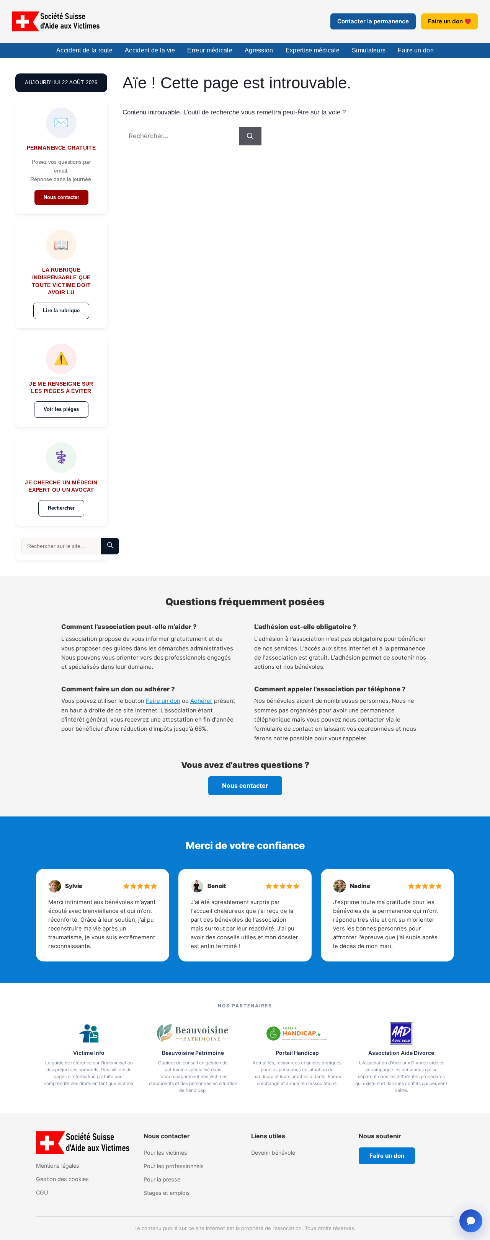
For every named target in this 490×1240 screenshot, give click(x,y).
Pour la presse (162, 1179)
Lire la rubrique (61, 310)
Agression (259, 50)
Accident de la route (84, 50)
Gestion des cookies (62, 1179)
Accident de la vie (150, 50)
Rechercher (61, 508)
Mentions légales (57, 1165)
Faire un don (445, 21)
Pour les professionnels (174, 1166)
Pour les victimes (165, 1152)
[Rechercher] (250, 136)
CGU (42, 1192)
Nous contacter (61, 197)
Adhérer (201, 700)
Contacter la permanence (373, 21)
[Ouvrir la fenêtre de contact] (470, 1220)
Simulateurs (368, 50)
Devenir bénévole (273, 1152)
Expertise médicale (313, 50)
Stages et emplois (167, 1192)
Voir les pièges (61, 409)
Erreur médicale (209, 50)
